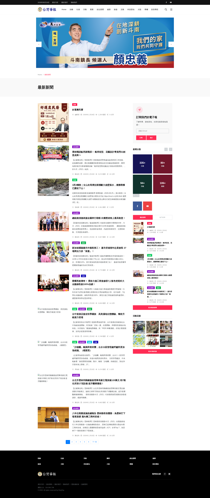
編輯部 (77, 114)
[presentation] (39, 44)
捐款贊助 (49, 484)
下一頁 (94, 442)
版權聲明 (84, 484)
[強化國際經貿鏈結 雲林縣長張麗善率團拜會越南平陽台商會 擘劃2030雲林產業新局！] (152, 341)
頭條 (71, 9)
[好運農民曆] (53, 122)
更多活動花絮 (152, 351)
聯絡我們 (74, 2)
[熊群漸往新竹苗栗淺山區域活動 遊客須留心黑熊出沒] (152, 327)
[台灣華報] (47, 9)
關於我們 (64, 2)
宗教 (85, 9)
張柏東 (77, 207)
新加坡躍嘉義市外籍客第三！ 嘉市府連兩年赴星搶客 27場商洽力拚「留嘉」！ (159, 294)
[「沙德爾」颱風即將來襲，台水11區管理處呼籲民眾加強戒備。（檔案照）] (53, 344)
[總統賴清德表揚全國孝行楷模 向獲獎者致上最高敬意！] (53, 221)
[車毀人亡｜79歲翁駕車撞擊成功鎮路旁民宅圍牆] (139, 327)
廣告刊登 (55, 2)
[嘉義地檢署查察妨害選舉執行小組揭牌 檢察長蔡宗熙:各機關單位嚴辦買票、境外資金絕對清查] (166, 341)
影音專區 (154, 9)
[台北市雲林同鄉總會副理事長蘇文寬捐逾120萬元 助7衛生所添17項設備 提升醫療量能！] (53, 378)
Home (64, 9)
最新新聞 (143, 217)
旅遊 (115, 9)
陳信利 (77, 174)
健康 (109, 9)
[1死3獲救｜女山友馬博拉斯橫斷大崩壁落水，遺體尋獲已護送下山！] (53, 187)
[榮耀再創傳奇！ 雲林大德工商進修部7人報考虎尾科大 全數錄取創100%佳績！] (53, 283)
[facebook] (166, 2)
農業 (92, 9)
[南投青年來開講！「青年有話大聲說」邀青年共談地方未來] (139, 341)
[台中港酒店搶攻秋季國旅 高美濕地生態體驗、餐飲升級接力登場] (53, 311)
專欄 (146, 9)
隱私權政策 (75, 484)
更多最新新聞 (152, 307)
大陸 (139, 9)
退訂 (151, 137)
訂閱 (141, 137)
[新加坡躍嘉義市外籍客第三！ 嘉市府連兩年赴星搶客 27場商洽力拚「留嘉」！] (53, 251)
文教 (122, 9)
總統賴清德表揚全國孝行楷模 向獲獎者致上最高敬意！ (98, 218)
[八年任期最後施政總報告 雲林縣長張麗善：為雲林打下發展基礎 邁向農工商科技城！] (53, 417)
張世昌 (77, 336)
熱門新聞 (162, 217)
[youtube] (171, 2)
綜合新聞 (100, 9)
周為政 (77, 369)
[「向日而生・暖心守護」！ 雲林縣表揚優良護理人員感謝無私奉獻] (166, 327)
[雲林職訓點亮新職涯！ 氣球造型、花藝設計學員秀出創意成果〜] (53, 154)
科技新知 (130, 9)
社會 (78, 9)
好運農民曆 (77, 109)
